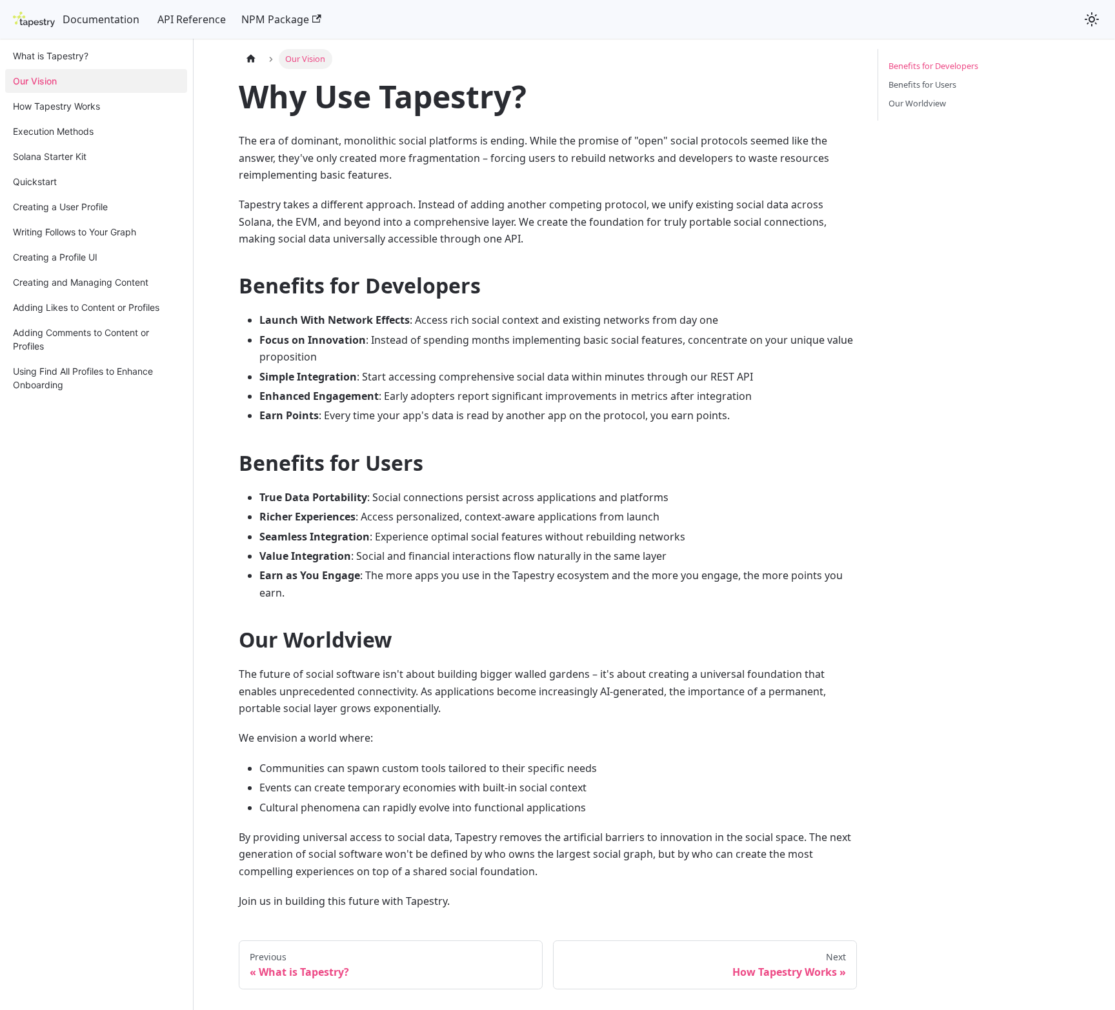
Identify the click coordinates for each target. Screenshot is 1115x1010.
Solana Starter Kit (49, 156)
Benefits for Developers (933, 66)
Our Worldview (917, 103)
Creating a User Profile (60, 206)
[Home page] (251, 59)
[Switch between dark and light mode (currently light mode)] (1091, 19)
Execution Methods (53, 131)
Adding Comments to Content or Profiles (81, 339)
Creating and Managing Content (80, 282)
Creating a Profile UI (55, 257)
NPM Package (275, 19)
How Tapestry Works (56, 106)
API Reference (191, 19)
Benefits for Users (922, 84)
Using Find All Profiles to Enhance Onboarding (83, 378)
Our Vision (35, 80)
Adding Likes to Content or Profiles (86, 307)
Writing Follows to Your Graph (74, 231)
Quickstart (35, 181)
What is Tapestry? (50, 55)
